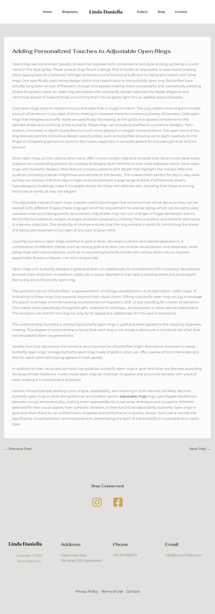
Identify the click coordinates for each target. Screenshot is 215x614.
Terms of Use (112, 591)
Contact (181, 12)
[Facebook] (118, 502)
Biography (70, 12)
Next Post (200, 449)
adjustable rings (133, 396)
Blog (161, 12)
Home (47, 12)
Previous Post (18, 449)
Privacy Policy (86, 591)
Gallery (142, 12)
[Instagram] (97, 502)
